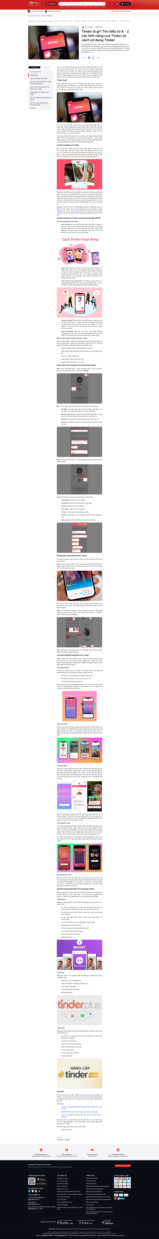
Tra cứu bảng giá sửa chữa (64, 1202)
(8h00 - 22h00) (35, 1208)
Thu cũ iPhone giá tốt (37, 11)
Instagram (60, 213)
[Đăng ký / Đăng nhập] (117, 4)
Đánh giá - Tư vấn (67, 21)
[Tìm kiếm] (104, 3)
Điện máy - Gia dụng (47, 21)
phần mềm (97, 6)
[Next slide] (62, 11)
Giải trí (90, 21)
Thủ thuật (77, 21)
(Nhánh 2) (34, 1204)
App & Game (115, 21)
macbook (85, 6)
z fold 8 (103, 6)
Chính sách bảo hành (91, 1178)
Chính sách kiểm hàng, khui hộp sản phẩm (97, 1186)
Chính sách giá (90, 1204)
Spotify (76, 211)
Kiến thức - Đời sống (98, 21)
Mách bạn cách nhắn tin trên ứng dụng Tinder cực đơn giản (79, 1112)
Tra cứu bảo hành (62, 1199)
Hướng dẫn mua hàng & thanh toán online (68, 1191)
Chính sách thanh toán (92, 1202)
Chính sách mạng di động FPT (94, 1191)
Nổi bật (32, 21)
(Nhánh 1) (34, 1199)
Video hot (83, 21)
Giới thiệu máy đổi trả (62, 1189)
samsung (73, 6)
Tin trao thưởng (124, 21)
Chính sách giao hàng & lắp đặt (94, 1189)
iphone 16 (79, 6)
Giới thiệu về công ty (62, 1178)
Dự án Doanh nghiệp (62, 1183)
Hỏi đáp (108, 21)
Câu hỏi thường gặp (62, 1204)
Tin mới (38, 21)
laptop (68, 6)
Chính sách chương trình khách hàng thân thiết (98, 1199)
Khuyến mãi (57, 21)
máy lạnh (91, 6)
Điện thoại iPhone (66, 1130)
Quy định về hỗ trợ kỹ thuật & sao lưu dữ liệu (98, 1197)
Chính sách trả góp (91, 1183)
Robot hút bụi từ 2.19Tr (54, 11)
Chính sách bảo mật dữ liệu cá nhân (95, 1194)
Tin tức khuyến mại (62, 1186)
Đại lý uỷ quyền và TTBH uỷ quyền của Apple (69, 1194)
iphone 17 (62, 6)
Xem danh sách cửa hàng (122, 1165)
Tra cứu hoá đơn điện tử (63, 1197)
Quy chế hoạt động (62, 1181)
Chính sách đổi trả (91, 1181)
